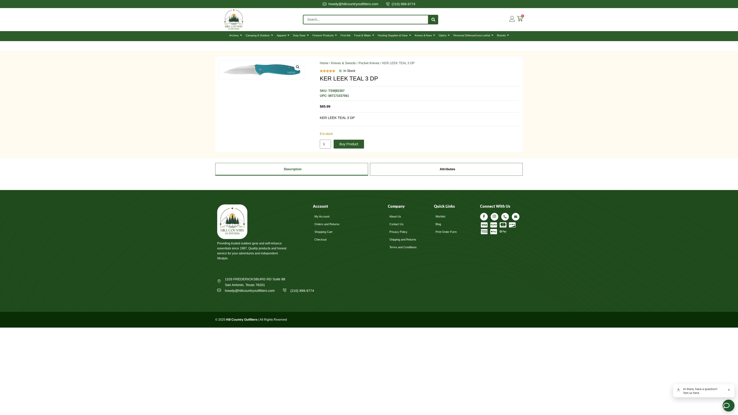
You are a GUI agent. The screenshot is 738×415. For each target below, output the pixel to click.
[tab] (291, 169)
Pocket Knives (369, 63)
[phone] (505, 217)
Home (324, 63)
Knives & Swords (343, 63)
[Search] (433, 19)
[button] (297, 67)
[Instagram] (494, 217)
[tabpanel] (369, 181)
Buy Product (348, 144)
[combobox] (366, 19)
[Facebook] (484, 217)
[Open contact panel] (729, 406)
